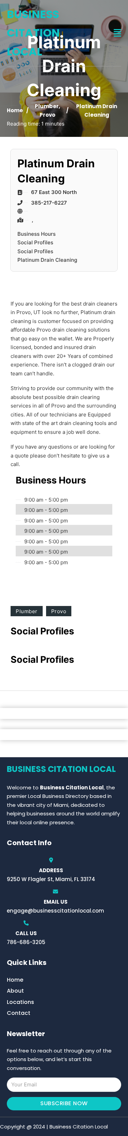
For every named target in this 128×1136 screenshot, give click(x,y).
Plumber (47, 106)
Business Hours (36, 234)
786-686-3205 (26, 942)
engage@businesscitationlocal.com (55, 910)
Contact (18, 1013)
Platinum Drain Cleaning (47, 260)
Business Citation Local (33, 33)
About (15, 991)
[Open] (117, 33)
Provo (47, 114)
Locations (20, 1002)
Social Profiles (35, 242)
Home (15, 110)
